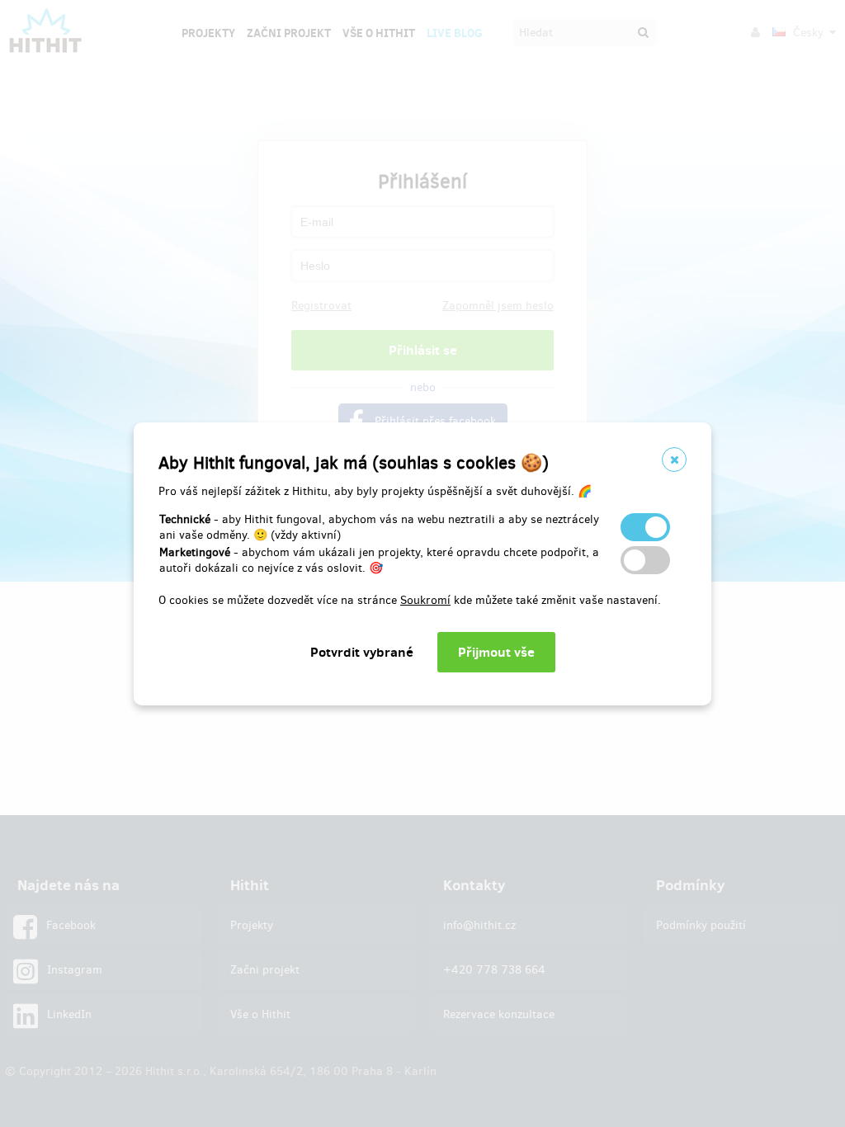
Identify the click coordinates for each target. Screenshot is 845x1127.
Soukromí (425, 600)
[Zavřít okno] (674, 459)
